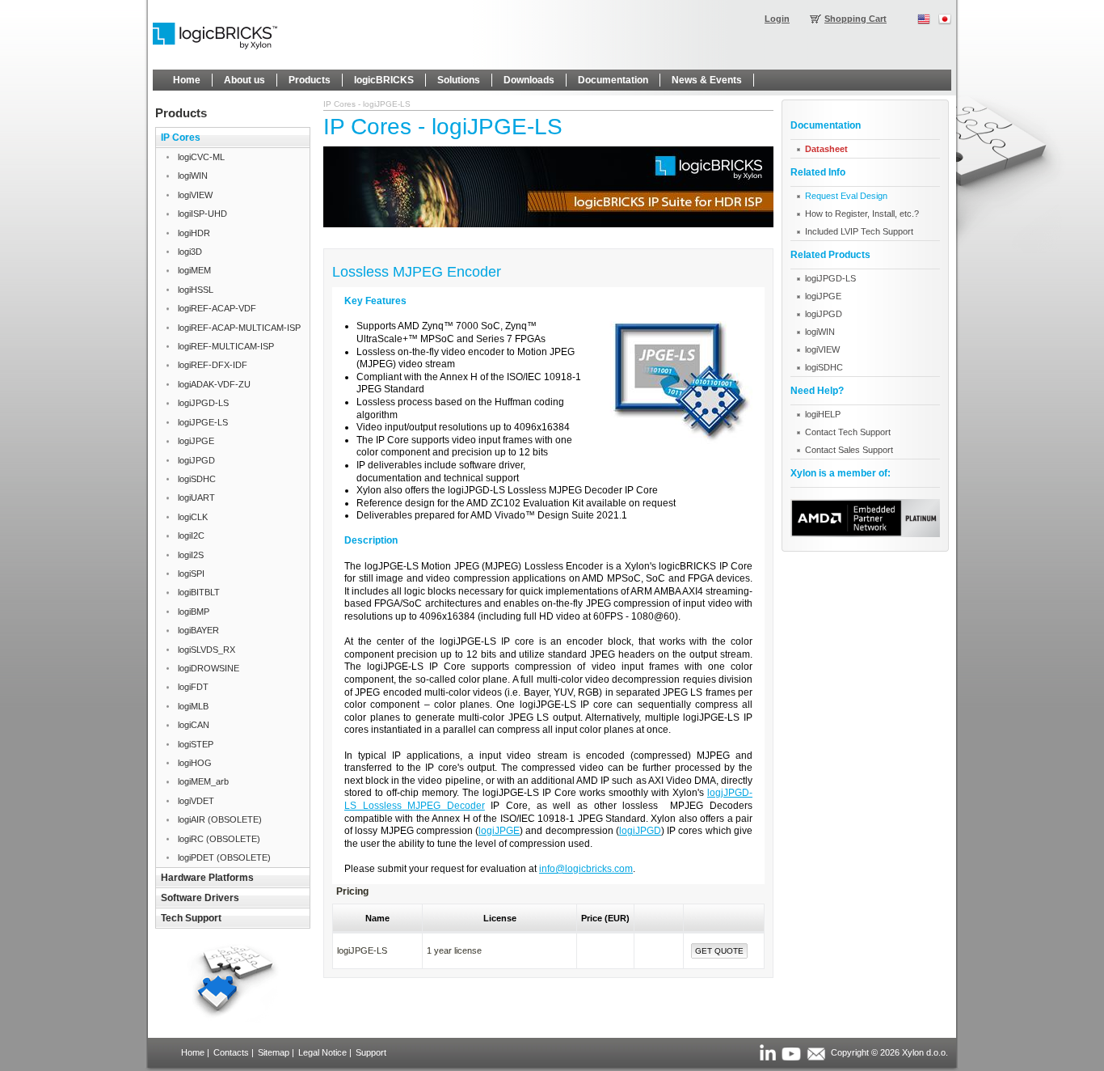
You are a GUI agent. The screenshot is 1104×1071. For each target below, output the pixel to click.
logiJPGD (640, 830)
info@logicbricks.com (586, 868)
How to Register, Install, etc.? (862, 213)
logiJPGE (499, 830)
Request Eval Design (846, 196)
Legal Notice (322, 1052)
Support (371, 1052)
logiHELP (823, 414)
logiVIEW (822, 349)
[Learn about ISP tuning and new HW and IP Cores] (548, 224)
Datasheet (826, 149)
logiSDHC (824, 367)
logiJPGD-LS (830, 278)
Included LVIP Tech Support (859, 231)
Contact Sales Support (849, 450)
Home (192, 1052)
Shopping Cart (855, 18)
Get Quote (719, 950)
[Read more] (865, 534)
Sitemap (273, 1052)
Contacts (231, 1052)
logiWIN (820, 332)
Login (777, 18)
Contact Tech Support (848, 432)
